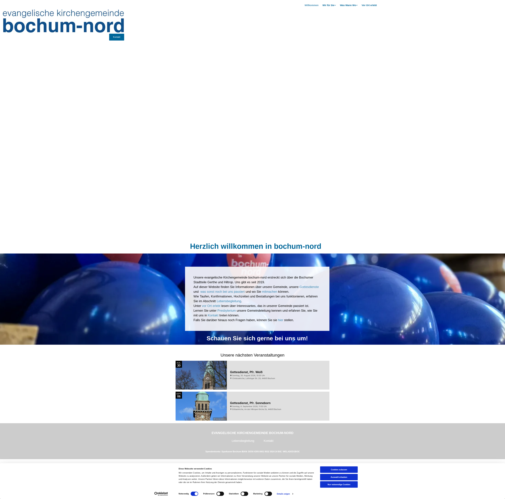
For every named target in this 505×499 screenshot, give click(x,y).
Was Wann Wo (348, 5)
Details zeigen (283, 494)
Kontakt (213, 315)
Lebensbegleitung (229, 301)
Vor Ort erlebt (369, 5)
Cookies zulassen (339, 469)
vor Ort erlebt (211, 306)
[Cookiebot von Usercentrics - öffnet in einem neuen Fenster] (161, 494)
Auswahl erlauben (339, 477)
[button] (116, 37)
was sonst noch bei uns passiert (222, 291)
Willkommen (312, 5)
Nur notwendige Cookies (339, 484)
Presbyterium (226, 310)
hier (280, 320)
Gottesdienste (309, 287)
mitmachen (269, 291)
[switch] (220, 494)
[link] (329, 5)
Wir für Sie (328, 5)
